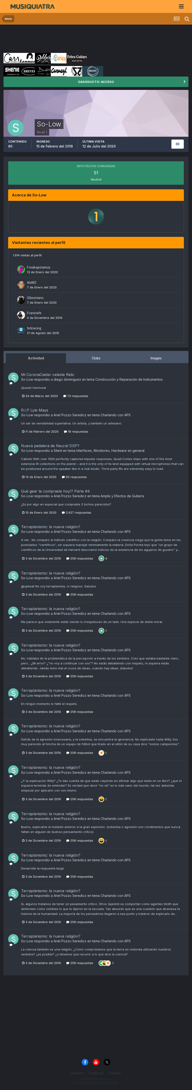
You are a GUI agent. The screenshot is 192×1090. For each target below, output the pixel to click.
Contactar (96, 1073)
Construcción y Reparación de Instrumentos (129, 379)
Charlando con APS (116, 415)
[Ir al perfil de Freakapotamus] (21, 269)
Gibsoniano (35, 298)
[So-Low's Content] (177, 144)
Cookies (114, 1073)
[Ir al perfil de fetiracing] (21, 330)
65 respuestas (76, 477)
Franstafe (34, 313)
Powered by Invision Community (96, 1083)
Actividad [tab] (36, 358)
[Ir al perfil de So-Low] (13, 377)
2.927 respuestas (78, 512)
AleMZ (32, 282)
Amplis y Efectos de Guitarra (122, 496)
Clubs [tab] (96, 358)
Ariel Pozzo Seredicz (70, 415)
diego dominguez (67, 379)
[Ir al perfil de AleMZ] (21, 285)
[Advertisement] (89, 38)
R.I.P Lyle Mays (34, 410)
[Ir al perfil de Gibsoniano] (21, 300)
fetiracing (34, 328)
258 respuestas (81, 558)
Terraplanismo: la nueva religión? (50, 526)
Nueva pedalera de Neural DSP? (50, 445)
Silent (58, 451)
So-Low (27, 379)
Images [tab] (156, 358)
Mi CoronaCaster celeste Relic (47, 374)
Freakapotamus (38, 267)
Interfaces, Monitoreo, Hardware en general (110, 451)
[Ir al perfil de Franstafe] (21, 315)
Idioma (76, 1073)
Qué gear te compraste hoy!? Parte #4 (55, 491)
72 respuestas (77, 396)
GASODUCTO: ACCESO (96, 82)
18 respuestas (77, 431)
